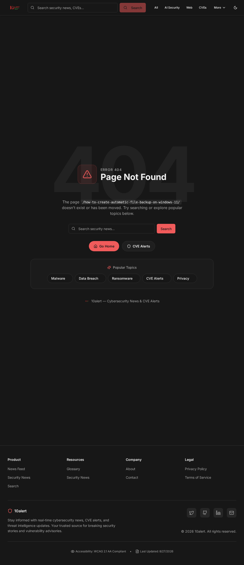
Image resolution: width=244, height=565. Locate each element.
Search (166, 229)
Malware (58, 278)
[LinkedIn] (218, 513)
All (156, 7)
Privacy (183, 278)
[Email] (231, 513)
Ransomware (122, 278)
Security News (19, 477)
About (130, 469)
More (217, 7)
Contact (132, 477)
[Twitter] (191, 513)
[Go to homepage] (15, 7)
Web (189, 7)
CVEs (202, 7)
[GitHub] (205, 513)
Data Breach (88, 278)
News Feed (16, 469)
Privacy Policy (196, 469)
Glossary (73, 469)
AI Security (172, 7)
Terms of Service (198, 477)
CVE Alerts (141, 246)
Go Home (106, 246)
